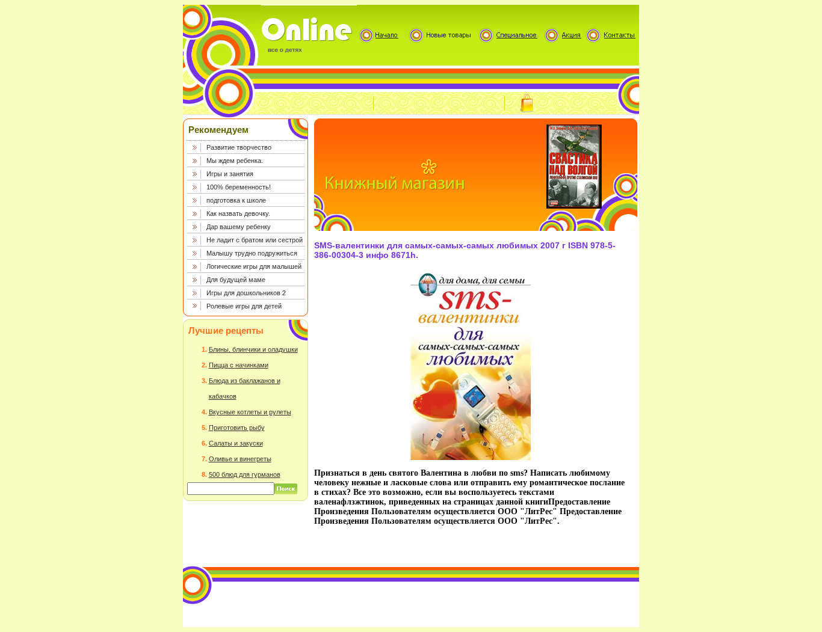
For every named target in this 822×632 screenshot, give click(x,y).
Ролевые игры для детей (244, 306)
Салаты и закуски (236, 443)
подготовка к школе (236, 200)
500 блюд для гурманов (244, 474)
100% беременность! (238, 187)
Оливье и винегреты (240, 458)
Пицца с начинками (238, 365)
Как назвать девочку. (238, 213)
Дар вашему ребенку (238, 226)
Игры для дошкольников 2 (246, 292)
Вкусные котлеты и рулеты (250, 412)
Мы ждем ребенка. (234, 160)
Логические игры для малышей (253, 266)
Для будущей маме (235, 279)
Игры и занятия (229, 173)
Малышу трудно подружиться (251, 253)
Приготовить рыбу (237, 427)
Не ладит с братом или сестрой (254, 240)
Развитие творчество (238, 147)
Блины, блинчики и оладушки (253, 349)
